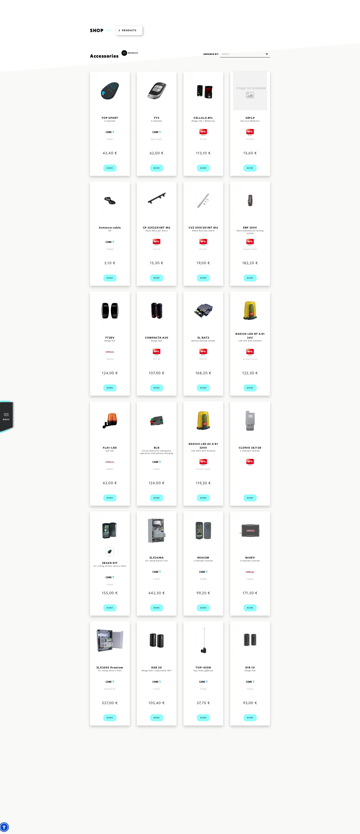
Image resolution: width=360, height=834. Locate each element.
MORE (110, 168)
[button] (4, 827)
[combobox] (245, 54)
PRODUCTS (129, 30)
